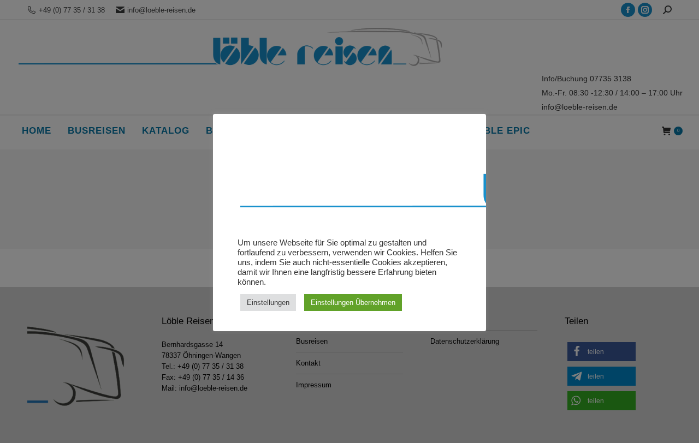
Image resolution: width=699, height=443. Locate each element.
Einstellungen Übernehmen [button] (353, 302)
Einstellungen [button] (268, 302)
